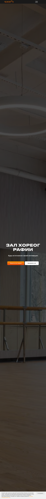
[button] (32, 263)
